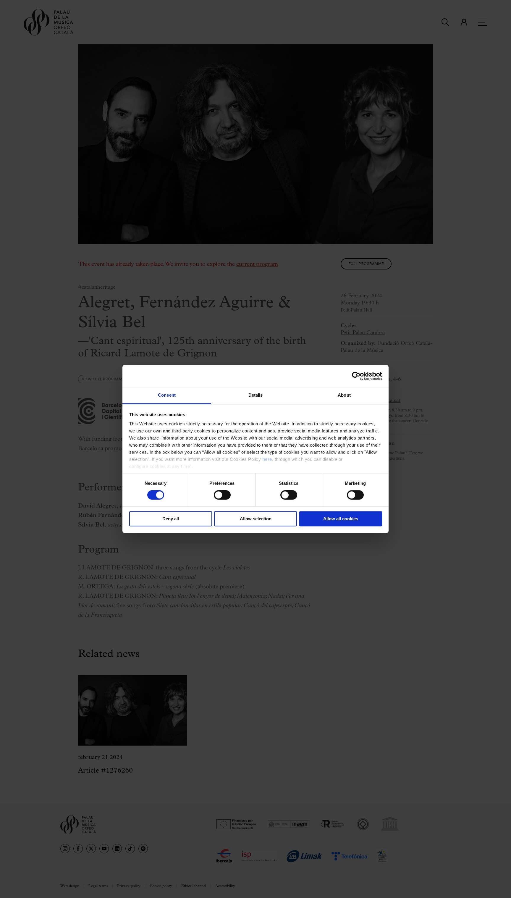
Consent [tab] (167, 395)
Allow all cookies (340, 518)
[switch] (222, 495)
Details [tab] (255, 395)
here (267, 459)
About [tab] (344, 395)
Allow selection (255, 518)
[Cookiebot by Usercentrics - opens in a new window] (356, 376)
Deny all (170, 518)
